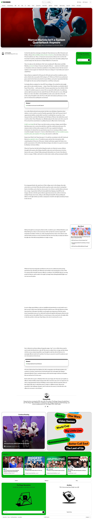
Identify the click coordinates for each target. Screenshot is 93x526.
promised (31, 66)
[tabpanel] (46, 105)
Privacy (8, 517)
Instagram (87, 517)
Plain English (79, 5)
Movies (29, 5)
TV (25, 5)
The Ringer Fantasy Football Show (30, 473)
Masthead (46, 480)
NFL (19, 5)
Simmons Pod (38, 5)
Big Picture (50, 5)
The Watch (56, 5)
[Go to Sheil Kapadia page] (4, 446)
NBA (15, 5)
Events (33, 5)
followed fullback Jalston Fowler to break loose (43, 55)
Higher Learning (62, 5)
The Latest (3, 5)
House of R (68, 5)
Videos (80, 2)
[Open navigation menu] (90, 2)
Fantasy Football (29, 469)
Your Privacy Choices (14, 517)
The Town (73, 5)
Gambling (71, 469)
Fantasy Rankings (10, 5)
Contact (16, 480)
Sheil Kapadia (9, 446)
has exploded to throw (33, 139)
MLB (22, 5)
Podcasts (86, 2)
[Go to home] (5, 2)
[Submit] (89, 60)
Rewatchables (44, 5)
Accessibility (20, 517)
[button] (47, 2)
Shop (77, 480)
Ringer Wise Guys (70, 473)
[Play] (13, 462)
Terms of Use (5, 517)
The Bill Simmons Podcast (8, 473)
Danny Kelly (8, 52)
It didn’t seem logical (29, 124)
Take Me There (69, 512)
